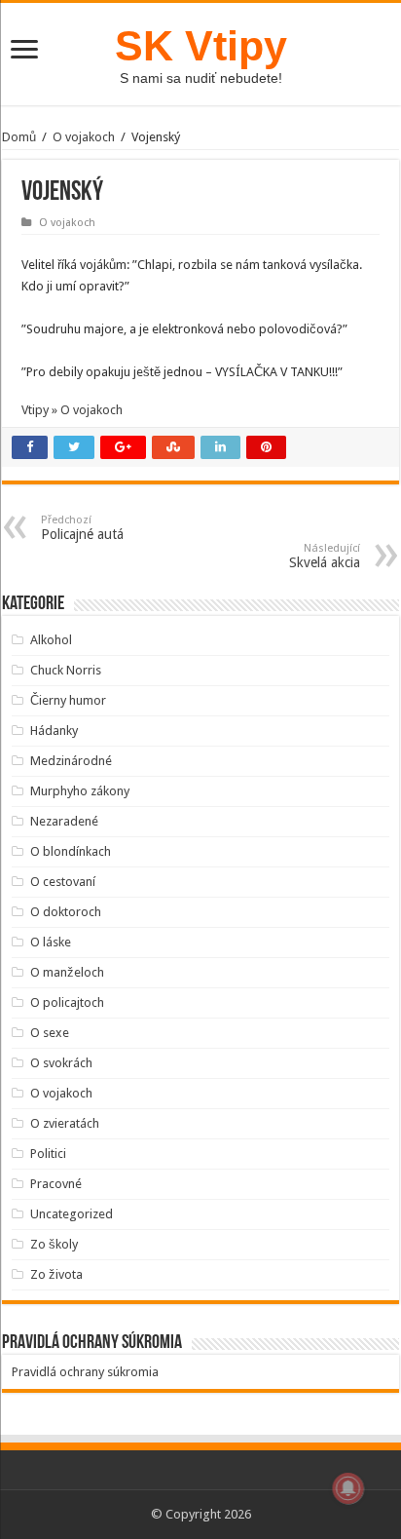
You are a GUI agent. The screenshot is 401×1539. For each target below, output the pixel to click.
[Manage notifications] (348, 1488)
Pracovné (56, 1183)
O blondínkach (70, 851)
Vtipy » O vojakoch (72, 410)
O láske (50, 942)
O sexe (49, 1032)
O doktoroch (65, 911)
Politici (48, 1153)
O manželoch (67, 972)
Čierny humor (68, 700)
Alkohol (51, 640)
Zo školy (54, 1244)
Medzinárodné (71, 760)
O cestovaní (62, 881)
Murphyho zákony (79, 791)
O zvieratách (64, 1123)
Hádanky (54, 730)
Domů (19, 137)
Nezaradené (64, 821)
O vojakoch (84, 137)
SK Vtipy (201, 45)
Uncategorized (71, 1214)
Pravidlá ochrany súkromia (85, 1372)
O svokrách (61, 1063)
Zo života (56, 1274)
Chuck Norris (65, 670)
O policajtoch (67, 1002)
